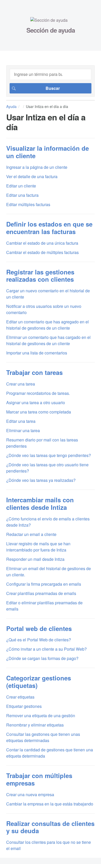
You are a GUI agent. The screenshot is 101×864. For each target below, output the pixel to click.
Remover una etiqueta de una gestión (40, 715)
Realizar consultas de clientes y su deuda (50, 827)
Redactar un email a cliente (31, 534)
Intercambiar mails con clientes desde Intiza (40, 503)
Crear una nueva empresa (30, 794)
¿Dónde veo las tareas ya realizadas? (41, 480)
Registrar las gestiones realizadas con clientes (40, 275)
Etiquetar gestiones (24, 706)
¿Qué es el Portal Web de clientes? (38, 640)
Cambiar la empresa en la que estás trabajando (49, 804)
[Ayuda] (49, 20)
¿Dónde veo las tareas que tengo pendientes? (48, 455)
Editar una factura (22, 195)
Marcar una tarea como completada (38, 412)
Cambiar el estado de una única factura (42, 243)
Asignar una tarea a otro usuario (35, 402)
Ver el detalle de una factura (31, 176)
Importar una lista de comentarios (36, 353)
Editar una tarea (20, 421)
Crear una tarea (20, 384)
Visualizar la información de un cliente (47, 152)
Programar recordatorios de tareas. (38, 393)
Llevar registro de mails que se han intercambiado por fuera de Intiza (38, 547)
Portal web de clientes (39, 628)
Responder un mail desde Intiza (35, 559)
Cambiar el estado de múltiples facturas (42, 252)
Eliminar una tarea (23, 430)
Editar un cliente (21, 186)
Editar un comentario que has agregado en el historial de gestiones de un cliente (47, 325)
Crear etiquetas (20, 697)
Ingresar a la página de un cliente (36, 167)
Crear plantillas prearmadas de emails (41, 593)
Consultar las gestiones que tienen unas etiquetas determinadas (43, 737)
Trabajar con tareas (34, 372)
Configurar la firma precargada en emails (43, 584)
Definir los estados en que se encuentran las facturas (49, 228)
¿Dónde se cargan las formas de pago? (42, 658)
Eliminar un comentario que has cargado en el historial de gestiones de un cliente (48, 340)
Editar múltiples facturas (28, 204)
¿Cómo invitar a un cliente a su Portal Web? (46, 649)
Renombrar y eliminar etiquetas (35, 725)
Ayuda (11, 106)
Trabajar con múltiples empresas (39, 779)
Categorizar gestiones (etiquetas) (38, 681)
